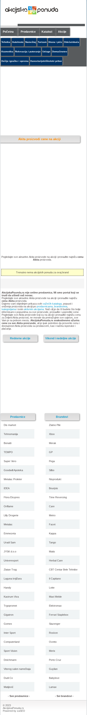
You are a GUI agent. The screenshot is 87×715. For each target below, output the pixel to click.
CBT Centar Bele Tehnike (63, 569)
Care (52, 506)
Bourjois (53, 488)
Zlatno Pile (55, 425)
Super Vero (10, 461)
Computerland (11, 641)
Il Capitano (55, 578)
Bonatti (7, 443)
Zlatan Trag (10, 569)
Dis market (10, 425)
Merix (52, 650)
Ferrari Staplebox (58, 614)
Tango (52, 542)
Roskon (53, 632)
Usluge (46, 51)
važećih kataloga (52, 303)
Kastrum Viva (11, 596)
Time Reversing (58, 497)
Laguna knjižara (13, 578)
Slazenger (54, 623)
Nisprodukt (55, 479)
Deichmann (10, 659)
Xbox (52, 434)
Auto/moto (17, 42)
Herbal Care (56, 560)
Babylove (54, 678)
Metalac (8, 524)
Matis (52, 551)
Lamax (53, 687)
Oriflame (8, 506)
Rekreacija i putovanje (28, 51)
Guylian (53, 669)
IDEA (7, 488)
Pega (52, 461)
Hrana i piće (55, 42)
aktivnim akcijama (34, 309)
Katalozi (47, 31)
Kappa (52, 533)
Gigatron (8, 614)
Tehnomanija (11, 434)
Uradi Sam (10, 542)
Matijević (8, 687)
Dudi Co (8, 678)
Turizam (42, 42)
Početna (8, 31)
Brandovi (62, 416)
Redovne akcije (20, 338)
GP (51, 452)
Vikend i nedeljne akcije (60, 338)
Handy (7, 587)
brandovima (60, 306)
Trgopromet (10, 605)
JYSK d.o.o (10, 551)
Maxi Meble (55, 596)
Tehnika (5, 42)
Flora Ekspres (12, 497)
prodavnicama (45, 306)
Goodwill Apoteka (13, 470)
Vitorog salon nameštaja (17, 669)
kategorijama (9, 309)
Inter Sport (10, 632)
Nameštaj (30, 42)
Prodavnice (28, 31)
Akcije (62, 31)
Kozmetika (7, 51)
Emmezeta (10, 533)
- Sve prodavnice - (19, 696)
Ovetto (53, 641)
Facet (52, 524)
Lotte (52, 587)
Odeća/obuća (71, 42)
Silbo (51, 470)
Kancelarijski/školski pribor (46, 61)
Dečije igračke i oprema (15, 61)
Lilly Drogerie (11, 515)
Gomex (8, 623)
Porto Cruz (55, 659)
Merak (52, 443)
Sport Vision (10, 650)
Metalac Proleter (13, 479)
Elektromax (55, 605)
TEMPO (8, 452)
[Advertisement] (41, 377)
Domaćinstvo (59, 51)
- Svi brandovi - (64, 696)
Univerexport (11, 560)
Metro (52, 515)
